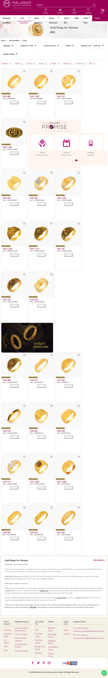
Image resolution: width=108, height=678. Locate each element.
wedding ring (44, 591)
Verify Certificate (99, 19)
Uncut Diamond (53, 19)
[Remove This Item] (10, 63)
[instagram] (49, 663)
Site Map (38, 653)
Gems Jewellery (38, 19)
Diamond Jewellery (7, 19)
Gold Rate (86, 19)
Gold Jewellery (24, 19)
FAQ (36, 630)
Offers (66, 630)
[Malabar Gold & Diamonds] (17, 4)
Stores (45, 13)
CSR (6, 646)
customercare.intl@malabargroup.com (88, 638)
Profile (74, 13)
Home (3, 40)
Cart (101, 12)
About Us (7, 630)
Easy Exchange (21, 651)
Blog (6, 650)
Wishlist (88, 13)
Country (60, 13)
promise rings (61, 598)
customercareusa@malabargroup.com (88, 631)
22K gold (33, 607)
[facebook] (33, 663)
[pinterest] (44, 663)
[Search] (92, 5)
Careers (67, 634)
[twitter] (38, 663)
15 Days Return (21, 634)
